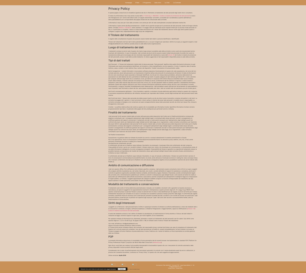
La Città (167, 2)
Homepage (128, 2)
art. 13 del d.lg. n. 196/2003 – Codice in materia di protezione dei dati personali (166, 16)
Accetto (122, 269)
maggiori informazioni (111, 269)
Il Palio (137, 2)
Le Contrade (177, 2)
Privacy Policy (171, 268)
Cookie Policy (179, 268)
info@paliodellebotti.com (175, 266)
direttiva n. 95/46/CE (124, 27)
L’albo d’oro (157, 2)
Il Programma (147, 2)
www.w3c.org (157, 242)
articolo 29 (171, 55)
